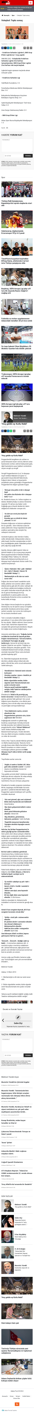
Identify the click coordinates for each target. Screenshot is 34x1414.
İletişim (18, 1396)
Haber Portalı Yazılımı (10, 1410)
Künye (12, 1396)
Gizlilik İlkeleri (26, 1396)
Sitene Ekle (16, 1398)
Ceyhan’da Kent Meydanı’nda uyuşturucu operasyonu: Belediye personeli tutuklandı (20, 9)
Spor (13, 15)
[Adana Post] (7, 2)
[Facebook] (2, 48)
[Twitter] (5, 48)
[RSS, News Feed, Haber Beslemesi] (17, 1404)
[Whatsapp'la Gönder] (11, 48)
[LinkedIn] (8, 48)
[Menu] (30, 3)
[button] (24, 48)
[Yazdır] (14, 48)
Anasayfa (6, 15)
